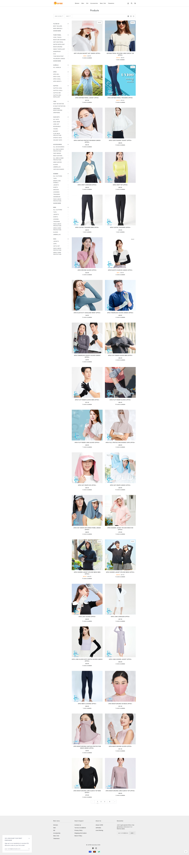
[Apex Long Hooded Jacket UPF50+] (120, 641)
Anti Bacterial (58, 42)
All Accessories (58, 147)
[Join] (28, 849)
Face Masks (57, 153)
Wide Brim (56, 121)
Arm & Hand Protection (57, 228)
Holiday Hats (57, 140)
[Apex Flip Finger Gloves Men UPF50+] (120, 338)
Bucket (55, 131)
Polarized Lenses (59, 58)
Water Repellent (59, 44)
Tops (55, 178)
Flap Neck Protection (57, 134)
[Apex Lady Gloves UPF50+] (87, 599)
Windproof (57, 51)
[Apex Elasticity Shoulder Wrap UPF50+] (87, 295)
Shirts (55, 187)
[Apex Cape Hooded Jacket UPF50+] (120, 123)
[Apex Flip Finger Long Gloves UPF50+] (87, 425)
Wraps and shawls (57, 181)
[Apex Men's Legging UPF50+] (87, 686)
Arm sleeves (57, 162)
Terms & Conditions (80, 828)
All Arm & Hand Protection (58, 159)
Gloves (55, 164)
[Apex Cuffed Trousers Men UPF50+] (87, 210)
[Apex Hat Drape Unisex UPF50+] (120, 467)
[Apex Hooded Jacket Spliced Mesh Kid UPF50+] (120, 510)
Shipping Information (80, 833)
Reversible (57, 126)
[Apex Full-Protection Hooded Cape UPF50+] (120, 425)
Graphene (56, 112)
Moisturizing (57, 46)
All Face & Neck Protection (58, 150)
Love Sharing (99, 830)
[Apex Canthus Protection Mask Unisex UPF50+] (87, 123)
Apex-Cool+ (57, 79)
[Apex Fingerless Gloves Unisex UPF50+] (120, 295)
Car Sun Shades (58, 169)
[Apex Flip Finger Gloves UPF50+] (120, 382)
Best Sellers (57, 26)
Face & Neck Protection (57, 200)
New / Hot (56, 836)
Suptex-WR (57, 93)
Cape (55, 243)
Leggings (56, 192)
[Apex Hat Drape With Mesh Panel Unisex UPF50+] (87, 510)
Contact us (77, 825)
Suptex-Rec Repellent (57, 96)
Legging (56, 219)
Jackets (56, 185)
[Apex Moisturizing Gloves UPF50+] (120, 729)
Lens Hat (56, 124)
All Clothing (57, 176)
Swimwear (56, 196)
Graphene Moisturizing (57, 109)
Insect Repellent (59, 49)
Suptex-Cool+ (58, 90)
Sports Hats (57, 137)
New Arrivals (57, 28)
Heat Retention (58, 103)
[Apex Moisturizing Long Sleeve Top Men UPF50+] (87, 773)
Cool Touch (57, 37)
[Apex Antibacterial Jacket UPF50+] (87, 80)
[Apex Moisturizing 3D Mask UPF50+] (120, 686)
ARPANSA (98, 828)
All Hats (56, 119)
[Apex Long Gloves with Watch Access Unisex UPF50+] (87, 641)
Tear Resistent (58, 56)
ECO (54, 54)
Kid (54, 830)
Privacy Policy (78, 830)
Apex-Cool (56, 76)
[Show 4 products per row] (134, 16)
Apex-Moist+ (57, 81)
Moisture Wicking (59, 39)
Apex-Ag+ (56, 74)
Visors (55, 129)
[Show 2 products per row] (128, 16)
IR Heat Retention (59, 106)
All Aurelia (57, 67)
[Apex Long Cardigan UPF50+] (120, 599)
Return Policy (78, 836)
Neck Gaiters (57, 155)
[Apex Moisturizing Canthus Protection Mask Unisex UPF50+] (87, 729)
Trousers (56, 194)
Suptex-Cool (57, 88)
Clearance (56, 838)
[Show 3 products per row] (131, 16)
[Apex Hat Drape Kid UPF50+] (87, 467)
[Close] (30, 837)
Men (54, 828)
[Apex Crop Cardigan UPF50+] (87, 167)
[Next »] (115, 801)
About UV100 (99, 825)
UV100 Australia (92, 845)
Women (55, 825)
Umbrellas (57, 167)
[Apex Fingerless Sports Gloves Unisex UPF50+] (87, 338)
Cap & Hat (56, 246)
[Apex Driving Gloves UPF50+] (87, 252)
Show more (57, 31)
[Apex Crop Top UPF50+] (120, 167)
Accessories (56, 833)
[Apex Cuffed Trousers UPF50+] (120, 210)
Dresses (56, 189)
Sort (67, 16)
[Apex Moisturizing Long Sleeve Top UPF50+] (120, 773)
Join (132, 833)
